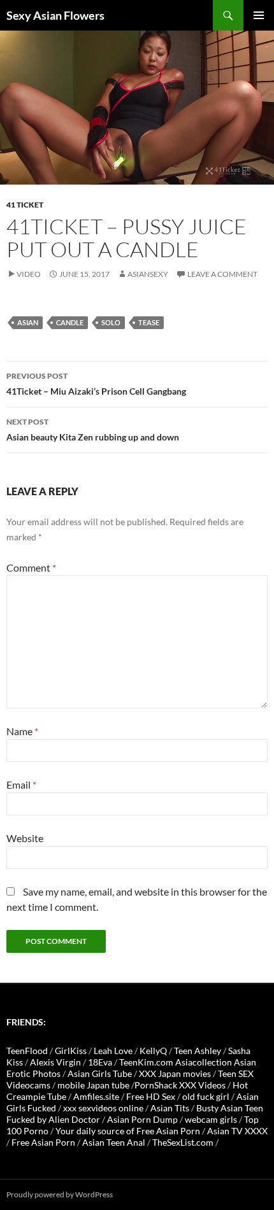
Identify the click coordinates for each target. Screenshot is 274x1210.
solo (110, 322)
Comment (31, 567)
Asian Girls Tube (100, 1073)
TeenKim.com (146, 1062)
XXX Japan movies (175, 1073)
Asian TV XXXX (237, 1130)
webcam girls (211, 1119)
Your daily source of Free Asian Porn (127, 1130)
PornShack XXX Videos (180, 1085)
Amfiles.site (96, 1096)
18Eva (100, 1062)
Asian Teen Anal (113, 1142)
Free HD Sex (150, 1096)
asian (27, 322)
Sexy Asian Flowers (55, 15)
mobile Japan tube (93, 1085)
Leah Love (113, 1050)
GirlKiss (71, 1050)
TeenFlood (27, 1050)
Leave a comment (222, 274)
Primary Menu (258, 15)
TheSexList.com (182, 1142)
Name (22, 731)
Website (24, 838)
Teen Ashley (197, 1050)
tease (148, 322)
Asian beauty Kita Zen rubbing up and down (92, 429)
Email (21, 784)
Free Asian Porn (43, 1142)
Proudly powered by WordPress (59, 1194)
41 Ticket (24, 204)
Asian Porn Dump (142, 1119)
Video (29, 274)
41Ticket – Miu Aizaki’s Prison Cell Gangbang (96, 384)
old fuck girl (205, 1096)
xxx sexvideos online (103, 1107)
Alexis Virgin (55, 1062)
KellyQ (153, 1050)
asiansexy (147, 274)
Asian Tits (169, 1107)
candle (69, 322)
